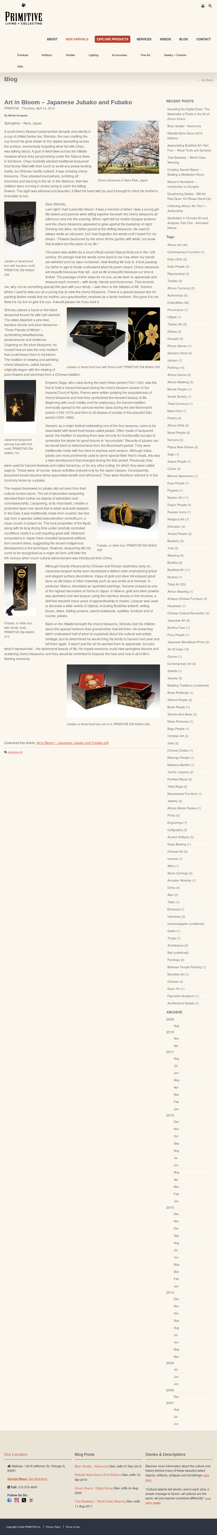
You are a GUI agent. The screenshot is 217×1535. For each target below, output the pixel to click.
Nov (176, 1038)
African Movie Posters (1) (184, 808)
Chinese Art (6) (177, 851)
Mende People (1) (179, 389)
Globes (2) (174, 331)
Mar (176, 1094)
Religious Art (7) (178, 519)
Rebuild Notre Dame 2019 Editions (184, 135)
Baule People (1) (178, 707)
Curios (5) (174, 468)
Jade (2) (173, 743)
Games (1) (174, 656)
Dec (176, 1121)
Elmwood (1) (175, 909)
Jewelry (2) (174, 801)
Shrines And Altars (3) (182, 714)
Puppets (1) (175, 490)
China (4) (173, 887)
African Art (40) (177, 245)
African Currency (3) (181, 288)
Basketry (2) (175, 541)
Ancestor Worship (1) (181, 880)
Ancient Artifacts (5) (180, 837)
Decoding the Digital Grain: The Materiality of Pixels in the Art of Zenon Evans (188, 114)
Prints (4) (173, 815)
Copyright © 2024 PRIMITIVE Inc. (23, 1526)
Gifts (20, 66)
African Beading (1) (180, 591)
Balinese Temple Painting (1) (186, 967)
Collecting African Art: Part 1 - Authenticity (187, 208)
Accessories (119, 55)
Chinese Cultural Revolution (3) (188, 613)
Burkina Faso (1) (178, 627)
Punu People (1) (178, 635)
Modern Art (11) (178, 497)
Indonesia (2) (176, 916)
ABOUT (52, 39)
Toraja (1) (174, 938)
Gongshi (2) (175, 338)
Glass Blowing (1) (179, 844)
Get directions (27, 1479)
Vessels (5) (174, 678)
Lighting (93, 55)
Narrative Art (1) (178, 974)
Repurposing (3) (178, 273)
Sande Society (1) (179, 396)
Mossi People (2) (178, 432)
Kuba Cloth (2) (177, 259)
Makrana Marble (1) (180, 765)
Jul (176, 1065)
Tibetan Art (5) (177, 324)
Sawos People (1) (179, 461)
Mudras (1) (174, 577)
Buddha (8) (174, 562)
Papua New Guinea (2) (182, 447)
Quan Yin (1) (176, 989)
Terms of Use (73, 1526)
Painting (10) (176, 367)
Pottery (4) (174, 418)
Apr (176, 1045)
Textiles (70, 55)
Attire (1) (173, 866)
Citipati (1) (174, 317)
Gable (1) (173, 931)
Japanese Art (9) (178, 620)
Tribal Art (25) (176, 584)
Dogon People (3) (179, 505)
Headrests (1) (176, 606)
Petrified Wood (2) (179, 779)
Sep (176, 1143)
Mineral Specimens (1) (182, 476)
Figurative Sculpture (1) (183, 996)
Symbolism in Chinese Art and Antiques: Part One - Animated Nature (187, 223)
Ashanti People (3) (179, 700)
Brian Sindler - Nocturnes (184, 126)
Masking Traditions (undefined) (188, 685)
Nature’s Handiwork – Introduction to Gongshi (183, 184)
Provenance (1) (177, 310)
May (176, 1080)
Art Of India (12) (178, 649)
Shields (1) (174, 671)
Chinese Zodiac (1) (180, 750)
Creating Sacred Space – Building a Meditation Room (185, 172)
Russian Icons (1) (179, 512)
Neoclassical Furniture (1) (184, 794)
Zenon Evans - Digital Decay (94, 1488)
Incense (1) (175, 859)
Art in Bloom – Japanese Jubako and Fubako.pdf (72, 742)
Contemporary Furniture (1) (185, 252)
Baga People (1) (178, 729)
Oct (176, 1136)
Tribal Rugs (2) (177, 786)
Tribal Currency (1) (180, 403)
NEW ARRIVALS (77, 39)
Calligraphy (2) (177, 830)
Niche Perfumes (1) (180, 721)
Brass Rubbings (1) (180, 692)
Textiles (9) (174, 281)
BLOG (183, 39)
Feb (176, 1102)
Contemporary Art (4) (181, 663)
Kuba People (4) (178, 266)
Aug (176, 1025)
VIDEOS (165, 39)
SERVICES (144, 39)
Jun (176, 1073)
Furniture (22, 55)
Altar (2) (172, 895)
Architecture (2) (177, 945)
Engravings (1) (177, 822)
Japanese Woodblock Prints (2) (188, 642)
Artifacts (47, 55)
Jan (176, 1109)
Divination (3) (176, 526)
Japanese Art (15, 752)
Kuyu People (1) (178, 483)
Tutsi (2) (172, 548)
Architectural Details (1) (183, 1003)
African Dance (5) (179, 375)
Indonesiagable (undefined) (185, 924)
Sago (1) (173, 454)
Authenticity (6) (177, 295)
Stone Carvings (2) (180, 873)
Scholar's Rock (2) (179, 353)
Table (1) (173, 902)
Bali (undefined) (178, 952)
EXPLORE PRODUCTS (112, 39)
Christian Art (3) (178, 736)
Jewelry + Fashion (175, 55)
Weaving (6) (175, 555)
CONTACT (203, 39)
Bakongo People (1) (180, 757)
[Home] (26, 14)
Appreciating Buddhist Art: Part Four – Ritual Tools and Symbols (189, 147)
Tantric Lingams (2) (180, 772)
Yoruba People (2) (179, 533)
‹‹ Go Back (206, 80)
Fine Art (145, 55)
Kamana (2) (175, 440)
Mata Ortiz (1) (176, 411)
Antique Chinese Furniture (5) (187, 598)
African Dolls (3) (178, 425)
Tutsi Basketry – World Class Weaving (186, 159)
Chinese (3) (175, 981)
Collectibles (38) (178, 302)
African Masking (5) (180, 382)
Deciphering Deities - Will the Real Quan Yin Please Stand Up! (189, 196)
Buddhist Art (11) (178, 570)
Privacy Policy (53, 1526)
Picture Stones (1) (179, 346)
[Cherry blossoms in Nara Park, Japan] (128, 147)
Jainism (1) (174, 360)
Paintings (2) (175, 960)
